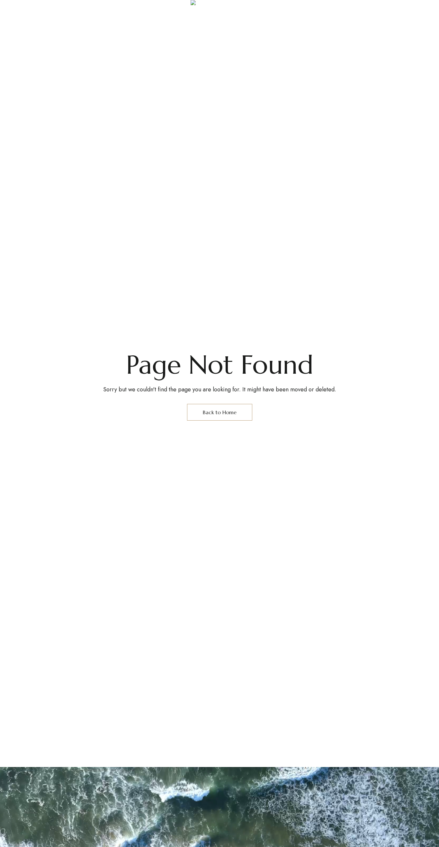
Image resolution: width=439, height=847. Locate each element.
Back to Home (220, 412)
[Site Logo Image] (219, 29)
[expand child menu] (42, 6)
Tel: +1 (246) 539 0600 (358, 4)
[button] (346, 26)
